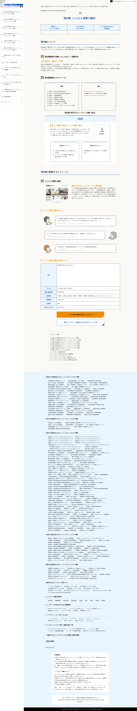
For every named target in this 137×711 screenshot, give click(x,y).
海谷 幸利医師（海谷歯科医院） (78, 454)
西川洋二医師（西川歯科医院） (56, 414)
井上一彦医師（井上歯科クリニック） (95, 424)
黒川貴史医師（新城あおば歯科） (80, 396)
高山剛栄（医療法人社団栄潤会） (56, 506)
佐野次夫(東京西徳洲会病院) (101, 488)
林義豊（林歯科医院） (53, 556)
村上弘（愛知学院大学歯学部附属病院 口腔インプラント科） (82, 574)
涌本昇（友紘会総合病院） (54, 554)
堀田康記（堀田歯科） (105, 574)
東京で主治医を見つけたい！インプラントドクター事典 (66, 344)
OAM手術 (75, 610)
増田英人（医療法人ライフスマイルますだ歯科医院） (61, 538)
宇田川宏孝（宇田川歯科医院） (74, 500)
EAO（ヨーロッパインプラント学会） (102, 590)
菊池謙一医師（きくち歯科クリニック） (58, 392)
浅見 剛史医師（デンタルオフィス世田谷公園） (60, 460)
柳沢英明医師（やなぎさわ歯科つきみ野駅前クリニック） (85, 392)
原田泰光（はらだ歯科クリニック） (80, 526)
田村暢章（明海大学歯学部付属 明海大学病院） (60, 490)
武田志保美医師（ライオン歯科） (76, 380)
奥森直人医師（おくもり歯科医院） (80, 400)
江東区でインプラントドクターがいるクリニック (60, 440)
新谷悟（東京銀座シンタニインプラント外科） (80, 474)
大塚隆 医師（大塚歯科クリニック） (57, 398)
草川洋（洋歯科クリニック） (71, 524)
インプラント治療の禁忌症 (58, 352)
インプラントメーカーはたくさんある (61, 356)
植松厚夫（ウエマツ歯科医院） (87, 530)
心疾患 (81, 600)
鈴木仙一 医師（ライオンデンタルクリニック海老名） (79, 410)
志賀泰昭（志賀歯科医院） (70, 530)
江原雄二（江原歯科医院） (75, 548)
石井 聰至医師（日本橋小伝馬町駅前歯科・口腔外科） (89, 450)
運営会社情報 (7, 96)
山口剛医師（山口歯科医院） (92, 390)
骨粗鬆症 (50, 600)
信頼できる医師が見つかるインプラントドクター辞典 (124, 1)
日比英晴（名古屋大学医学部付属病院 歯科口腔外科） (83, 578)
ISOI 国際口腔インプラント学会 (56, 588)
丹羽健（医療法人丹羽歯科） (87, 572)
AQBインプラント (79, 620)
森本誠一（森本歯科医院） (54, 558)
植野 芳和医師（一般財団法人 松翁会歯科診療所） (60, 450)
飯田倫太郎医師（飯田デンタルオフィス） (58, 396)
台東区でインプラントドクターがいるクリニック (87, 440)
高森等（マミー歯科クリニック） (75, 512)
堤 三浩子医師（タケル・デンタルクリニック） (84, 458)
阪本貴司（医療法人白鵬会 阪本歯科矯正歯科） (60, 550)
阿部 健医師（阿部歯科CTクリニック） (82, 386)
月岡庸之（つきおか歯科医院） (80, 514)
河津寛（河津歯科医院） (77, 502)
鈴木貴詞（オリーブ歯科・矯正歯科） (93, 500)
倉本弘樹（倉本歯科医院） (54, 530)
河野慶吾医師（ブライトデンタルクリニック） (59, 426)
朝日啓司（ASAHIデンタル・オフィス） (85, 510)
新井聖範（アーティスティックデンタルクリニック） (97, 554)
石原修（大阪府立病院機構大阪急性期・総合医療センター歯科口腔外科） (66, 546)
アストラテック (97, 618)
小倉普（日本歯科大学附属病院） (56, 512)
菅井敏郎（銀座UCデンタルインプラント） (86, 472)
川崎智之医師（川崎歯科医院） (56, 500)
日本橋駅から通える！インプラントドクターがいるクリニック (65, 446)
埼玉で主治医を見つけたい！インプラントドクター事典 (66, 342)
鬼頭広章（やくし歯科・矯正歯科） (97, 568)
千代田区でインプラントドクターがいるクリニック (88, 442)
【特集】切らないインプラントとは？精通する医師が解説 (12, 90)
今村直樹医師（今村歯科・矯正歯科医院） (79, 398)
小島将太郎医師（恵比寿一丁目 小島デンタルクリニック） (62, 462)
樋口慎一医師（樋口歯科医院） (101, 394)
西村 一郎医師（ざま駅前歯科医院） (99, 382)
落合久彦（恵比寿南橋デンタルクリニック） (83, 504)
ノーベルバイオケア (53, 618)
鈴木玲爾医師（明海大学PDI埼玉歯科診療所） (59, 428)
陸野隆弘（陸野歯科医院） (54, 542)
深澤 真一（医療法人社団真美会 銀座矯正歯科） (83, 516)
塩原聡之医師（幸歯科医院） (95, 380)
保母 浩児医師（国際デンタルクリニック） (78, 452)
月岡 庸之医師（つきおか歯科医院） (57, 466)
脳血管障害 (74, 600)
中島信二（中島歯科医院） (87, 524)
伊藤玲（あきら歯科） (71, 496)
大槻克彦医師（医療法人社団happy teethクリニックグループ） (85, 518)
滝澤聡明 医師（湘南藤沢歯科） (56, 410)
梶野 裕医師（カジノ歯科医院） (82, 388)
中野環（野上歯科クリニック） (95, 552)
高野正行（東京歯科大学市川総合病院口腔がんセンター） (62, 488)
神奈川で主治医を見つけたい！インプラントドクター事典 (66, 340)
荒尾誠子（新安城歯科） (54, 572)
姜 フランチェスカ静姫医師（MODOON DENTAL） (61, 464)
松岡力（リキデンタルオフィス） (56, 574)
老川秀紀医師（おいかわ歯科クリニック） (80, 394)
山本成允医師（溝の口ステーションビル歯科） (59, 408)
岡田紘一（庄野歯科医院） (68, 556)
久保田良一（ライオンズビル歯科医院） (83, 520)
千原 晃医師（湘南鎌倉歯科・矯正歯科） (77, 382)
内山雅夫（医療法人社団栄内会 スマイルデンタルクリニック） (81, 422)
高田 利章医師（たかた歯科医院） (56, 452)
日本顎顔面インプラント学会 (73, 588)
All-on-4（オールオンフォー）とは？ (57, 608)
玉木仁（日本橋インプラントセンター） (58, 516)
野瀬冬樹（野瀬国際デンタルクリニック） (84, 494)
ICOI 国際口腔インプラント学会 (88, 586)
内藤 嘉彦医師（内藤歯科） (96, 454)
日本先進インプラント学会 (54, 590)
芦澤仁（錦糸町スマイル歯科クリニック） (58, 468)
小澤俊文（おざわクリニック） (96, 478)
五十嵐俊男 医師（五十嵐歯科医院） (77, 404)
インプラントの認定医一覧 (54, 586)
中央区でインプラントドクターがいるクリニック (97, 444)
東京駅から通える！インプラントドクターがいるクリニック (65, 448)
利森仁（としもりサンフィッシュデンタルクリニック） (91, 538)
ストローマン (73, 618)
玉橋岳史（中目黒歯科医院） (79, 470)
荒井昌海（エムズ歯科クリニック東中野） (79, 466)
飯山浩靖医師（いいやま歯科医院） (75, 424)
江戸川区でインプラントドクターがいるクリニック (88, 438)
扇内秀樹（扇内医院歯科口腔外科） (57, 528)
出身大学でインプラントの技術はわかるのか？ (94, 630)
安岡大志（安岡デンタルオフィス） (73, 554)
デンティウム (64, 618)
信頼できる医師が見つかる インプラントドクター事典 (65, 338)
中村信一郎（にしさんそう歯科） (90, 558)
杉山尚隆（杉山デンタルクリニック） (57, 578)
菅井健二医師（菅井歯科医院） (94, 412)
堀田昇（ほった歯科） (104, 540)
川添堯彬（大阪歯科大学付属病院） (100, 550)
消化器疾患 (66, 600)
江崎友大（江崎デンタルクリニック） (83, 490)
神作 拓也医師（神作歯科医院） (88, 462)
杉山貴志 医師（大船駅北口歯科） (96, 404)
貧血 (86, 600)
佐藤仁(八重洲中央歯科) (85, 488)
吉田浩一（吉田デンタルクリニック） (95, 528)
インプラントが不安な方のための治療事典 (62, 354)
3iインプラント (90, 620)
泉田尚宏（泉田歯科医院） (103, 556)
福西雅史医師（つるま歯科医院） (82, 408)
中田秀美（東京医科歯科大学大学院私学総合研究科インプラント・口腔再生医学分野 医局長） (71, 480)
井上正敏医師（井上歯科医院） (75, 390)
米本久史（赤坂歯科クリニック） (75, 506)
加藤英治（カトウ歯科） (70, 508)
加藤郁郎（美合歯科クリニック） (56, 568)
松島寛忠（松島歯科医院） (54, 540)
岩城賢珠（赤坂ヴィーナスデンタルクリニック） (60, 510)
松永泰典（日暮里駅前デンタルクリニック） (97, 498)
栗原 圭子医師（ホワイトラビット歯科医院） (83, 456)
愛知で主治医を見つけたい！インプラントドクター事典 (66, 348)
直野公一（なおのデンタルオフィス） (57, 522)
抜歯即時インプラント (53, 610)
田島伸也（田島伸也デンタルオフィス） (58, 576)
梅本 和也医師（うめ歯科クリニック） (78, 384)
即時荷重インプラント (85, 610)
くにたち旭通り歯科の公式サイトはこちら (80, 314)
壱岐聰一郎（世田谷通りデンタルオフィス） (83, 468)
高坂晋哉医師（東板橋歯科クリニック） (58, 454)
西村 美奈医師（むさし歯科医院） (56, 384)
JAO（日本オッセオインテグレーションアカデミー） (77, 590)
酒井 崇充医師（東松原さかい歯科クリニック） (86, 460)
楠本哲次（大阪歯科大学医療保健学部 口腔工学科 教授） (62, 544)
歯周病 (97, 600)
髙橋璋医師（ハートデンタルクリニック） (58, 400)
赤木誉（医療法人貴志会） (86, 560)
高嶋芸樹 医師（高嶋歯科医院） (56, 406)
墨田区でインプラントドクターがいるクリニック (60, 442)
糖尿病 (103, 600)
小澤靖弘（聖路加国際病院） (101, 474)
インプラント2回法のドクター (93, 608)
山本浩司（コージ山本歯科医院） (72, 570)
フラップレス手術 (66, 610)
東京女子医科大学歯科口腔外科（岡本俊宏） (59, 514)
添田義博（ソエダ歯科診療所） (92, 548)
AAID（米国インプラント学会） (91, 588)
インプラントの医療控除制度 (73, 630)
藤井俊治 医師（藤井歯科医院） (99, 396)
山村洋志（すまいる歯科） (54, 570)
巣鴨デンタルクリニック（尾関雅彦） (100, 514)
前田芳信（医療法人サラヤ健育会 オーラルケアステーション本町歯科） (66, 552)
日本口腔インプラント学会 (70, 586)
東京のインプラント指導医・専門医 (57, 474)
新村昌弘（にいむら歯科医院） (56, 496)
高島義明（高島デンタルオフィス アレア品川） (60, 472)
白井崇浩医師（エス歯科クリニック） (57, 394)
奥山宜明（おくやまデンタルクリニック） (58, 526)
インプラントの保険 (94, 628)
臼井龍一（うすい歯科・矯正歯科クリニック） (59, 494)
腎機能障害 (58, 600)
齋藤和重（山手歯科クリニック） (100, 526)
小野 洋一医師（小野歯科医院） (56, 382)
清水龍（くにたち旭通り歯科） (81, 492)
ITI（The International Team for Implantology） (60, 592)
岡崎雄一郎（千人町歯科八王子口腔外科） (93, 482)
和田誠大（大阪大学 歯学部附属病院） (96, 546)
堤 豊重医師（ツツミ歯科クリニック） (101, 452)
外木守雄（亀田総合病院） (54, 484)
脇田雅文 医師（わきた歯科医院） (56, 404)
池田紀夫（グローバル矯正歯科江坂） (73, 542)
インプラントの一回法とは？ (76, 608)
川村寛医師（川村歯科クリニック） (57, 380)
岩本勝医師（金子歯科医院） (99, 398)
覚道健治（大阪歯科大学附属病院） (57, 548)
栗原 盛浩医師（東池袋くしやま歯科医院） (58, 458)
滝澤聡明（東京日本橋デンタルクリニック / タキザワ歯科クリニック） (65, 498)
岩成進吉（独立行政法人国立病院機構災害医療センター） (62, 486)
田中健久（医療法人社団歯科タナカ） (57, 518)
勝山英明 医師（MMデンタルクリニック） (77, 406)
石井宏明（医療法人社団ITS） (86, 508)
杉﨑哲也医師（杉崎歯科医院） (74, 414)
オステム (88, 618)
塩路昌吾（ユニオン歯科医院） (76, 528)
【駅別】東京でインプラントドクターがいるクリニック (62, 444)
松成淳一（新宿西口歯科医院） (94, 506)
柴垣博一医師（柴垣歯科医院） (92, 414)
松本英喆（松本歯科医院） (70, 540)
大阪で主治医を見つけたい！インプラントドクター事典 (66, 346)
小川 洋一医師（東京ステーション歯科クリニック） (89, 464)
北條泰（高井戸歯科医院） (54, 524)
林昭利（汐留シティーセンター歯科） (92, 522)
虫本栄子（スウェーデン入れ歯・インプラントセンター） (62, 560)
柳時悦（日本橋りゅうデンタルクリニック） (59, 520)
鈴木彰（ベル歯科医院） (99, 388)
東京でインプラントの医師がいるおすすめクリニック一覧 (80, 322)
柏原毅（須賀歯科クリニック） (88, 476)
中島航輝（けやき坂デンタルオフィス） (95, 502)
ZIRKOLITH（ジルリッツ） (55, 620)
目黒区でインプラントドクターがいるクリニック (60, 436)
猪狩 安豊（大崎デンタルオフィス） (94, 448)
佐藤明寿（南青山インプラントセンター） (58, 504)
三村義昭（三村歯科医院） (81, 550)
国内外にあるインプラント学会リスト (61, 350)
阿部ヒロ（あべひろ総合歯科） (56, 424)
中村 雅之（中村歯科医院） (92, 446)
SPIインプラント (68, 620)
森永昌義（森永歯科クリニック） (88, 540)
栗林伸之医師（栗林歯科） (99, 408)
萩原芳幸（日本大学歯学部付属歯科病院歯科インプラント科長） (64, 482)
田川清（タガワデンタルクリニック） (80, 576)
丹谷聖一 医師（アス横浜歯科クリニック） (58, 402)
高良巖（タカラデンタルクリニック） (76, 478)
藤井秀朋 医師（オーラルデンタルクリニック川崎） (85, 402)
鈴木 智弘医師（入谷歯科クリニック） (100, 384)
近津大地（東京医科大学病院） (87, 486)
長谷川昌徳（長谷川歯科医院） (71, 558)
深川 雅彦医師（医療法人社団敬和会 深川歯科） (60, 388)
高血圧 (91, 600)
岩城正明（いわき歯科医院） (55, 422)
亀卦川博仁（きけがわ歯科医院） (56, 390)
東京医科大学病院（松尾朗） (93, 512)
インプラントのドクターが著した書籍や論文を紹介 (64, 359)
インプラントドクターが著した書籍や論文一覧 (63, 358)
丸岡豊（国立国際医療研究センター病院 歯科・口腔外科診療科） (80, 484)
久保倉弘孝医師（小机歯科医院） (56, 412)
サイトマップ (7, 101)
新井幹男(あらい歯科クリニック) (56, 478)
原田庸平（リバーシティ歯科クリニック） (58, 470)
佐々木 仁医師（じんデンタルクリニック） (58, 456)
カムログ (81, 618)
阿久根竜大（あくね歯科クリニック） (76, 568)
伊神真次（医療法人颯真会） (70, 572)
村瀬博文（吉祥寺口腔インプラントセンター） (59, 492)
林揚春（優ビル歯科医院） (54, 508)
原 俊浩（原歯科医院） (75, 522)
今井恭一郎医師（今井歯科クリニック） (84, 426)
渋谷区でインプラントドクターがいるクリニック (87, 436)
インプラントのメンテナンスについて (57, 628)
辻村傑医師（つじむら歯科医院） (75, 412)
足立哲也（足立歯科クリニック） (86, 556)
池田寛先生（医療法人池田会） (87, 496)
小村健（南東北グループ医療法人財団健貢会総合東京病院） (63, 476)
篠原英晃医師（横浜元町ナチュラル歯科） (58, 386)
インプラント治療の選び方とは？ (77, 628)
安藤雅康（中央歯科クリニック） (91, 570)
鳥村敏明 (94, 576)
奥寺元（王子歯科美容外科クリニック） (58, 502)
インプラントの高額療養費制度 (56, 630)
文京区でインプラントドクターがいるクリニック (60, 438)
